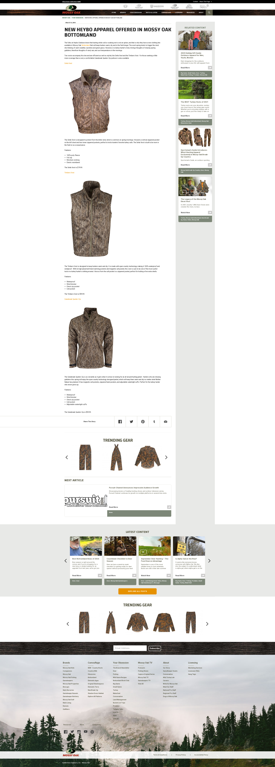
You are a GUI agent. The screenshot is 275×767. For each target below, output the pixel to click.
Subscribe (155, 648)
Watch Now (185, 213)
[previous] (68, 457)
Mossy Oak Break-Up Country (190, 170)
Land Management (151, 581)
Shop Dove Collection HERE (71, 1)
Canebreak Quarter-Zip (72, 299)
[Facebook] (120, 421)
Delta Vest (68, 63)
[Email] (165, 421)
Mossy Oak (66, 18)
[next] (164, 457)
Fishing (190, 75)
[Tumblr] (154, 421)
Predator (196, 75)
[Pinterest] (142, 421)
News (111, 512)
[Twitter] (131, 421)
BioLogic (157, 583)
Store (82, 725)
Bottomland (86, 45)
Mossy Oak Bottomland (193, 121)
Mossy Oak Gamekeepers (119, 581)
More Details (85, 460)
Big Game (184, 73)
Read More (113, 507)
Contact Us (96, 725)
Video (189, 220)
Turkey (202, 73)
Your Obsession (77, 18)
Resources (67, 725)
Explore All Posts (137, 591)
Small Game (192, 73)
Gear (190, 123)
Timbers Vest (69, 173)
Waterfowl (184, 75)
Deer (197, 73)
